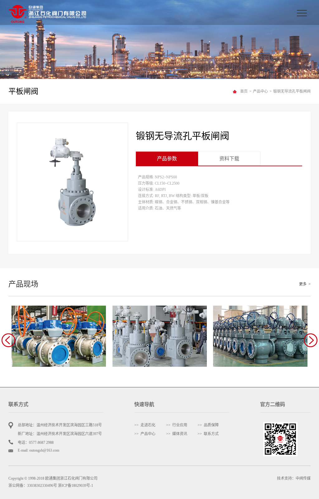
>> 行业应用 (176, 425)
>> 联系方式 (208, 434)
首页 (244, 91)
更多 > (305, 284)
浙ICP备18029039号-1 (75, 485)
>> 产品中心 (144, 434)
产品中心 (260, 91)
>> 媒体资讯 (176, 434)
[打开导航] (304, 12)
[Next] (310, 340)
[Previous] (8, 340)
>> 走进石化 (144, 425)
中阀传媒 (303, 478)
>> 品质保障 (208, 425)
